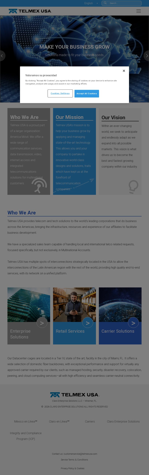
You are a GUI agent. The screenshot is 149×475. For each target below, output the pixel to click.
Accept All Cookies (87, 93)
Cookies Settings (60, 93)
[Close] (124, 71)
